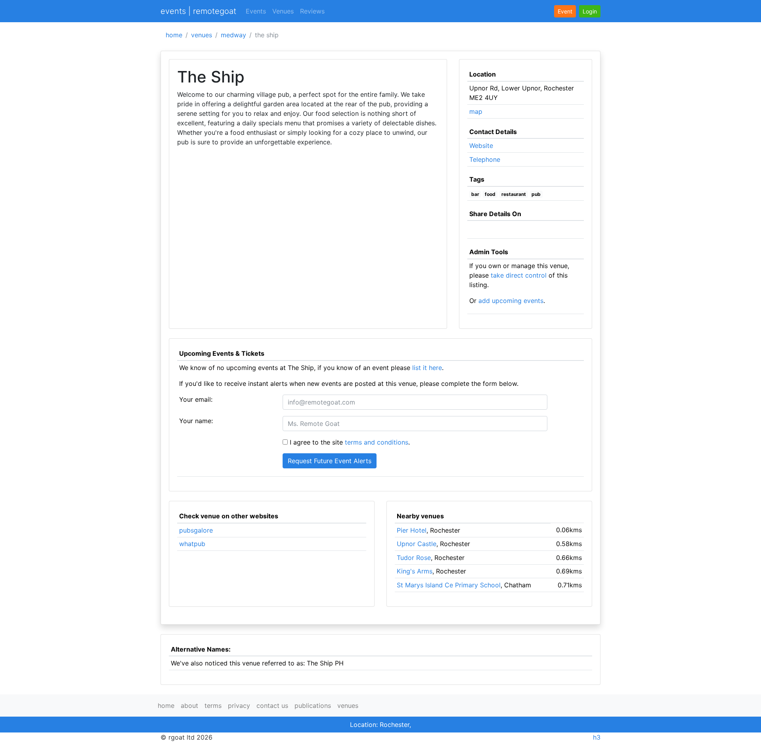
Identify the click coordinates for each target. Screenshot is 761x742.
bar (475, 194)
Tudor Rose (414, 558)
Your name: (196, 421)
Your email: (195, 399)
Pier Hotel (411, 530)
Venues (283, 11)
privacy (239, 705)
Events (256, 11)
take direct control (519, 275)
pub (536, 194)
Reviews (312, 11)
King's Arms (414, 571)
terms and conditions (376, 442)
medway (233, 35)
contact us (272, 705)
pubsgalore (196, 530)
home (174, 35)
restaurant (513, 194)
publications (312, 705)
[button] (589, 11)
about (189, 705)
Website (481, 146)
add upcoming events (510, 301)
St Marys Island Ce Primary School (449, 585)
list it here (427, 368)
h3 (596, 737)
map (475, 111)
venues (201, 35)
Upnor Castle (416, 544)
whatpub (192, 544)
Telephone (484, 159)
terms (213, 705)
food (490, 194)
